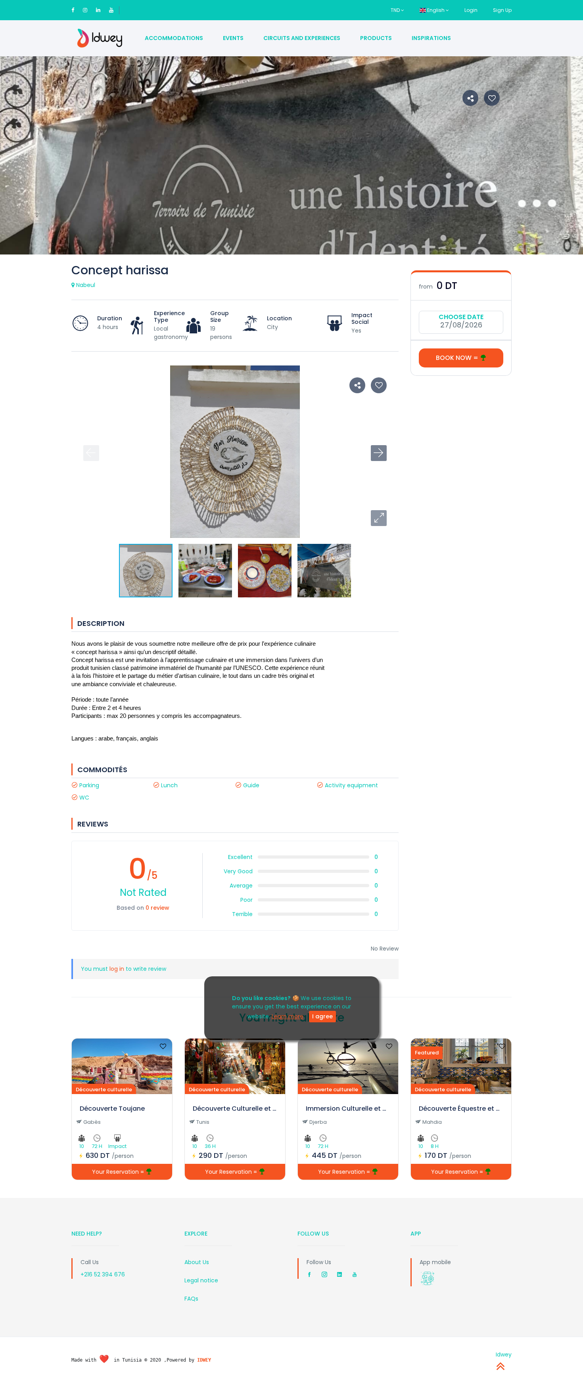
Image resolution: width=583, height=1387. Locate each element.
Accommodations (174, 38)
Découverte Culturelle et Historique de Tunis (235, 1108)
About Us (196, 1262)
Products (376, 38)
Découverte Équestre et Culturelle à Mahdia (461, 1108)
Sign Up (502, 10)
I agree (322, 1016)
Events (233, 38)
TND (396, 10)
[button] (379, 518)
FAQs (191, 1299)
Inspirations (431, 38)
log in (116, 969)
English (436, 10)
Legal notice (201, 1280)
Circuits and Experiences (301, 38)
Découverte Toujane (112, 1108)
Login (471, 10)
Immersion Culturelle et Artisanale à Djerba (348, 1108)
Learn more (287, 1016)
